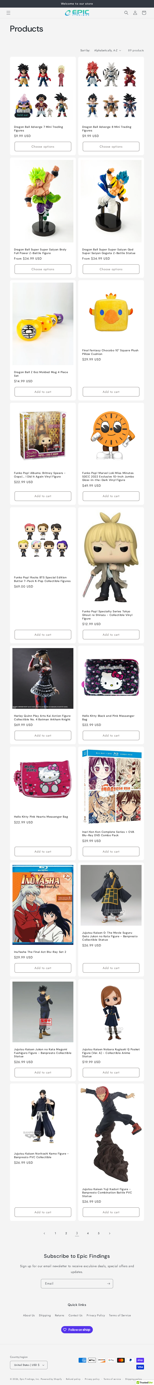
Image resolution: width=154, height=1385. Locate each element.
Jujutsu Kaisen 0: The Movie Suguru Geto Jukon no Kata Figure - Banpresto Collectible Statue (110, 936)
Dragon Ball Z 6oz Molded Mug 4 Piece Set (41, 373)
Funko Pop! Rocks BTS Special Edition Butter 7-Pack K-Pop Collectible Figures (42, 579)
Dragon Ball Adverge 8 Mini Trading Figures (106, 128)
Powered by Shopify (51, 1379)
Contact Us (76, 1315)
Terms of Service (120, 1315)
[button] (8, 12)
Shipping (45, 1315)
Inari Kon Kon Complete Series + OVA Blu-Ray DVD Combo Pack (108, 833)
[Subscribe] (108, 1283)
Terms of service (112, 1379)
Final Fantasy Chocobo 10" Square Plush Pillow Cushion (110, 352)
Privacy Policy (96, 1315)
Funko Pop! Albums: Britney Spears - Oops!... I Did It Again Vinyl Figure (40, 474)
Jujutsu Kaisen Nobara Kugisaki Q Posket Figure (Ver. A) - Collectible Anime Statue (111, 1053)
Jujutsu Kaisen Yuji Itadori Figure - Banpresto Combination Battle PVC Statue (107, 1192)
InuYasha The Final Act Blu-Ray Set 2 (40, 952)
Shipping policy (133, 1379)
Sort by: (85, 50)
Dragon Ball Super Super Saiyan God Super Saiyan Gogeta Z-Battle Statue (109, 251)
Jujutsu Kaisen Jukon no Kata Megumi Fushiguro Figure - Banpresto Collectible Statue (42, 1053)
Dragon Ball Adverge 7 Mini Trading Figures (38, 128)
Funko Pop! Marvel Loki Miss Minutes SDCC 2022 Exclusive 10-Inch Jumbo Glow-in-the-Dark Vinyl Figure (108, 476)
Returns (59, 1315)
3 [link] (77, 1233)
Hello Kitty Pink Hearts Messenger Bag (41, 816)
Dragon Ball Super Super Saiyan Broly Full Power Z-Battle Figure (40, 251)
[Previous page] (44, 1233)
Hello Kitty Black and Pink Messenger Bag (108, 717)
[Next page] (109, 1233)
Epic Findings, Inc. (30, 1379)
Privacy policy (92, 1379)
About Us (29, 1315)
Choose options (42, 146)
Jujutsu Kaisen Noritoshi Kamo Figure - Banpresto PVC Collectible (41, 1155)
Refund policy (73, 1379)
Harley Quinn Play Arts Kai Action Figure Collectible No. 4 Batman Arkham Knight (42, 717)
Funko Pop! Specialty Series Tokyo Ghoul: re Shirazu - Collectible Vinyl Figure (107, 615)
